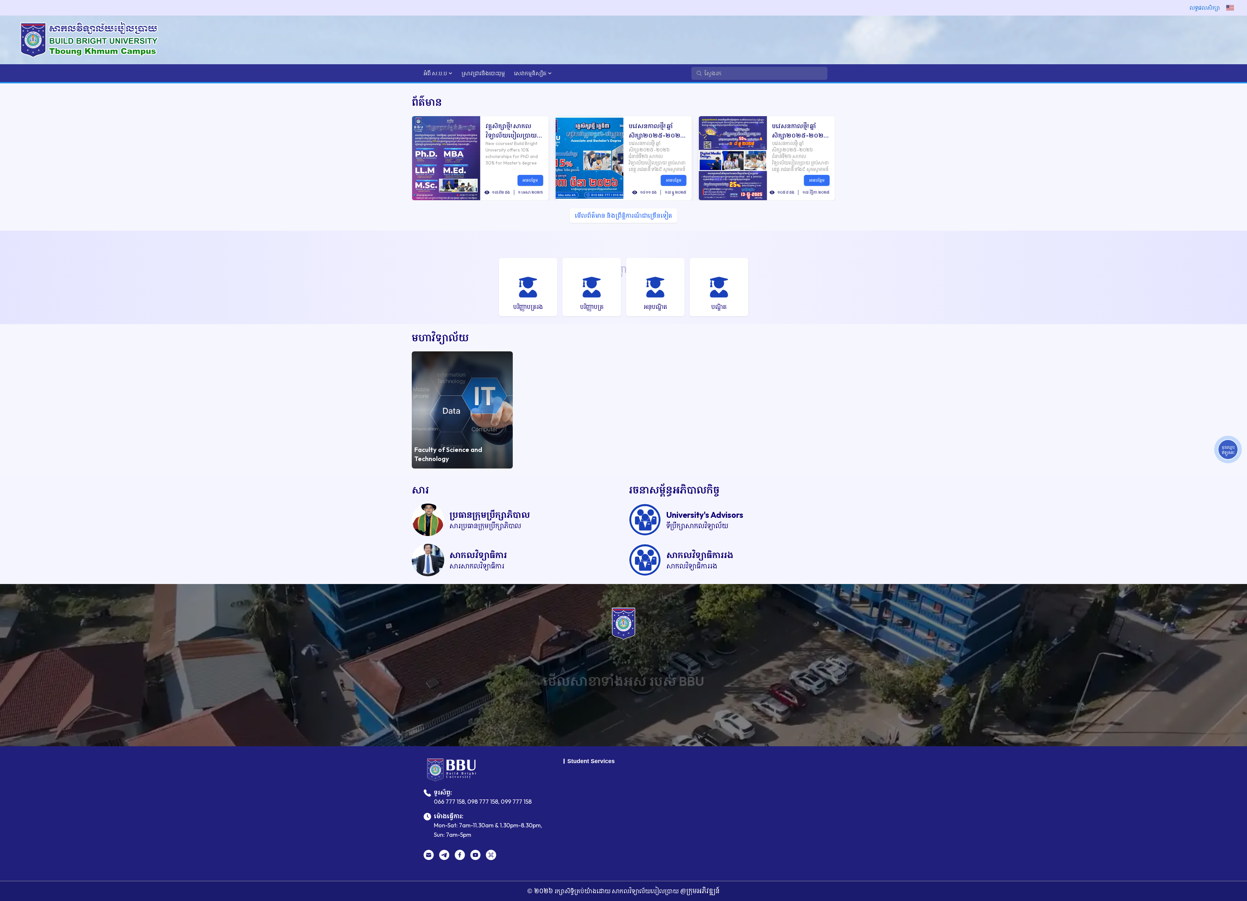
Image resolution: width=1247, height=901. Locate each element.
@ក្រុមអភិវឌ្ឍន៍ (699, 890)
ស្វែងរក (623, 714)
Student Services (591, 761)
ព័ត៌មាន (427, 102)
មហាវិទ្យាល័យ (440, 337)
